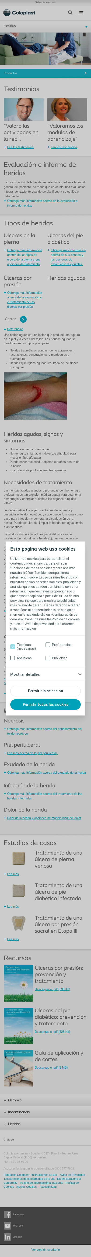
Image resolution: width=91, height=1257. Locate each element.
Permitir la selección (45, 691)
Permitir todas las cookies (45, 704)
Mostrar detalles (25, 674)
